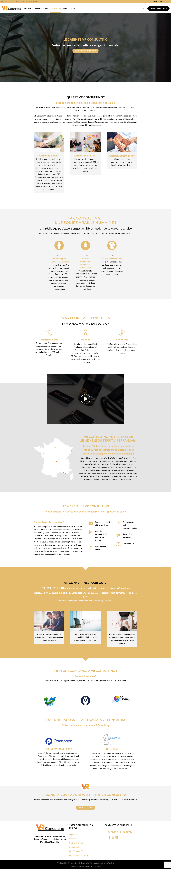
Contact (72, 8)
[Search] (143, 8)
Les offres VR (41, 8)
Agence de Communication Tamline (102, 863)
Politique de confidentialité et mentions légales (85, 866)
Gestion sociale (75, 847)
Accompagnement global (78, 855)
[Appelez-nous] (58, 256)
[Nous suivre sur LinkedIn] (168, 1)
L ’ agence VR (55, 8)
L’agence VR (73, 835)
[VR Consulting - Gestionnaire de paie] (11, 8)
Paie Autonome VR (76, 851)
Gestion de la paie (76, 843)
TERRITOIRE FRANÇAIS (119, 440)
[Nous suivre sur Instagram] (166, 1)
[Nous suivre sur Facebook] (164, 1)
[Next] (165, 703)
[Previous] (6, 703)
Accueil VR (29, 8)
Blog (65, 8)
